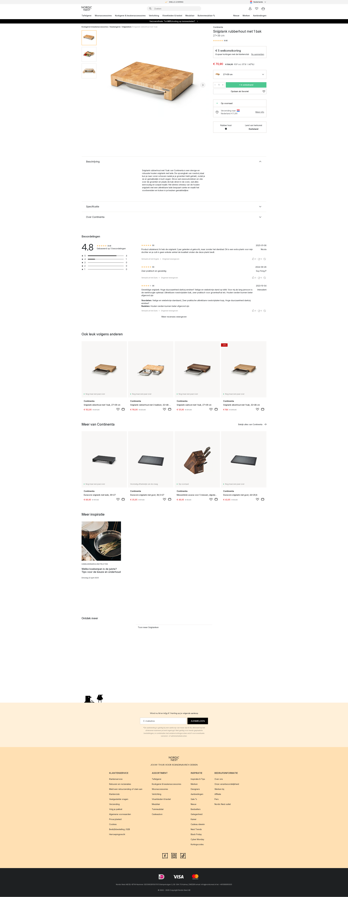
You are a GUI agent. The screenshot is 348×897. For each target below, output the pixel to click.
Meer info (259, 112)
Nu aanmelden (257, 54)
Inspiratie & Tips (198, 779)
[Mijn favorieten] (256, 8)
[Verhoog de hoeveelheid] (223, 85)
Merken (246, 15)
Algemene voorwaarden (120, 814)
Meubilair (189, 15)
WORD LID (185, 2)
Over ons (219, 779)
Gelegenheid (196, 814)
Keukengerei (115, 27)
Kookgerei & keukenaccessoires (130, 15)
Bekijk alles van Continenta (250, 424)
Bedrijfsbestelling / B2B (119, 829)
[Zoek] (150, 8)
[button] (220, 40)
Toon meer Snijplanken (148, 627)
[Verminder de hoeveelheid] (215, 85)
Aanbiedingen (259, 15)
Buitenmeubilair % (206, 15)
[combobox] (258, 2)
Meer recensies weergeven (174, 317)
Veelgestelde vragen (118, 799)
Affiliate (218, 794)
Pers (217, 799)
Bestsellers (196, 809)
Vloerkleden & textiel (172, 15)
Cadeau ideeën (198, 824)
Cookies (113, 824)
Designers (195, 789)
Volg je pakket (115, 809)
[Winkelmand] (263, 8)
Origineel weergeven (170, 259)
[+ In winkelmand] (123, 409)
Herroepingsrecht (117, 834)
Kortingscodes (197, 844)
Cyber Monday (197, 839)
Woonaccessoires (103, 15)
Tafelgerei (86, 15)
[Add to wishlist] (118, 409)
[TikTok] (182, 855)
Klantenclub (114, 794)
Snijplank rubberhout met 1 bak (145, 27)
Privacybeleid (115, 819)
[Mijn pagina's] (250, 8)
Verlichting (154, 15)
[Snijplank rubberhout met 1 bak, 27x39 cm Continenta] (154, 84)
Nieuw (236, 15)
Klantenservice (115, 779)
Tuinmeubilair (158, 809)
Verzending (114, 804)
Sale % (194, 799)
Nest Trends (196, 829)
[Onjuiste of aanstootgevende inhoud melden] (264, 259)
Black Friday (196, 834)
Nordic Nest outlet (223, 804)
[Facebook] (165, 855)
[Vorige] (105, 85)
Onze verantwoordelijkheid (227, 784)
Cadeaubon (157, 814)
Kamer (193, 819)
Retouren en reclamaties (120, 784)
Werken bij (219, 789)
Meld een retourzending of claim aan (125, 789)
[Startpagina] (87, 8)
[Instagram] (174, 855)
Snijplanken (126, 27)
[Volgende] (203, 85)
